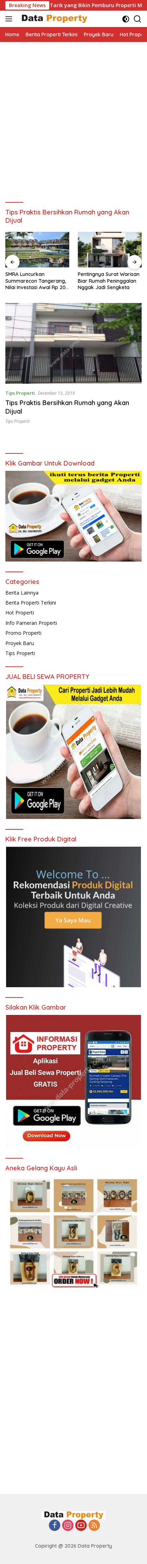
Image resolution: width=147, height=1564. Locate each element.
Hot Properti (19, 612)
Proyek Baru (19, 643)
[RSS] (94, 1526)
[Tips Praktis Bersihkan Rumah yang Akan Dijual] (73, 343)
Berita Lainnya (22, 592)
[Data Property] (53, 18)
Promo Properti (23, 632)
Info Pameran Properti (31, 622)
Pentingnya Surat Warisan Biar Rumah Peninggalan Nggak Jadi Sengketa (109, 280)
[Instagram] (68, 1526)
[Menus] (10, 19)
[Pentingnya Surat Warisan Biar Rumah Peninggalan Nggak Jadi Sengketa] (110, 250)
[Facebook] (54, 1526)
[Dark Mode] (126, 19)
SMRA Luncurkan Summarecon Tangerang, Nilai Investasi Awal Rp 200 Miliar (37, 281)
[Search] (137, 19)
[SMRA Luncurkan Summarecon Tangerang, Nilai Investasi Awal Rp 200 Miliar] (37, 250)
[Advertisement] (73, 119)
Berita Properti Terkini (30, 602)
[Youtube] (81, 1526)
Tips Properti (20, 393)
